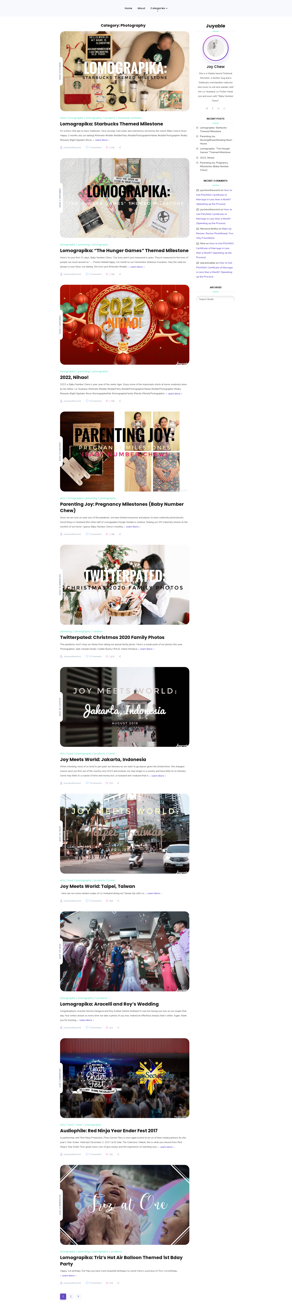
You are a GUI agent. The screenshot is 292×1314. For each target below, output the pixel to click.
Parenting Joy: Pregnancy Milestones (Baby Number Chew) (122, 507)
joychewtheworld (72, 147)
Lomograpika (75, 118)
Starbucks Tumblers (130, 118)
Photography (94, 118)
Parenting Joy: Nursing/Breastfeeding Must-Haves (216, 140)
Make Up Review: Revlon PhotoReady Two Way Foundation (214, 233)
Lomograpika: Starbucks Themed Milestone (111, 124)
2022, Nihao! (74, 377)
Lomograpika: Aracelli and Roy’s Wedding (109, 1004)
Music (79, 1125)
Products (109, 118)
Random (98, 631)
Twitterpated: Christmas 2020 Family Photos (112, 637)
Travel (111, 753)
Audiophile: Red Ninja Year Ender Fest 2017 (109, 1130)
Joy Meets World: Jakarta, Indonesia (103, 759)
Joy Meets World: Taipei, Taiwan (97, 886)
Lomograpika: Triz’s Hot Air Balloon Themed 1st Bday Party (121, 1260)
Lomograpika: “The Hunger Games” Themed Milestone (124, 250)
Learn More (101, 140)
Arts (62, 498)
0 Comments (96, 147)
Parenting (84, 244)
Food (63, 118)
